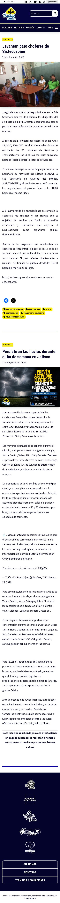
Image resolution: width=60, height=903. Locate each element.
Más (50, 27)
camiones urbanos (14, 309)
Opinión (30, 27)
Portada (7, 27)
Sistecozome (12, 313)
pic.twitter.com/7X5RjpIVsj (33, 568)
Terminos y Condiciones (30, 880)
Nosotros (30, 872)
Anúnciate (30, 864)
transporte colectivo (33, 313)
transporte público (15, 317)
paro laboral (34, 309)
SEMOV (48, 309)
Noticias (19, 27)
